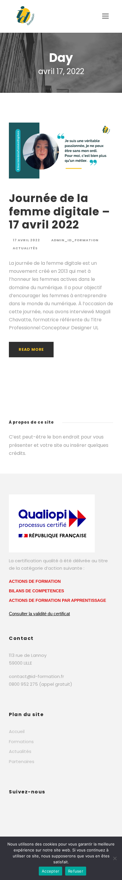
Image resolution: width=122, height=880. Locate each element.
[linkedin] (23, 809)
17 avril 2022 (26, 240)
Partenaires (21, 761)
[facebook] (11, 809)
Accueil (17, 731)
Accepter (50, 871)
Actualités (20, 751)
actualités (25, 248)
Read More (31, 349)
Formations (21, 741)
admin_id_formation (75, 240)
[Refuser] (115, 858)
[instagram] (36, 809)
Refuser (75, 871)
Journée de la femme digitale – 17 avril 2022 (59, 211)
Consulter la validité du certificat (39, 613)
